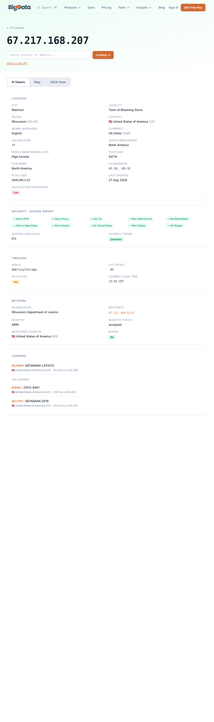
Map (37, 82)
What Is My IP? (17, 63)
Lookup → (103, 55)
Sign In (173, 7)
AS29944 (17, 365)
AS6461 (17, 387)
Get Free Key (193, 7)
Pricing (106, 7)
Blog (162, 7)
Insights (142, 7)
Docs (91, 7)
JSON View (58, 82)
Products (70, 7)
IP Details (18, 82)
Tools (122, 7)
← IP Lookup (15, 27)
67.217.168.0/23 (121, 312)
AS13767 (17, 401)
